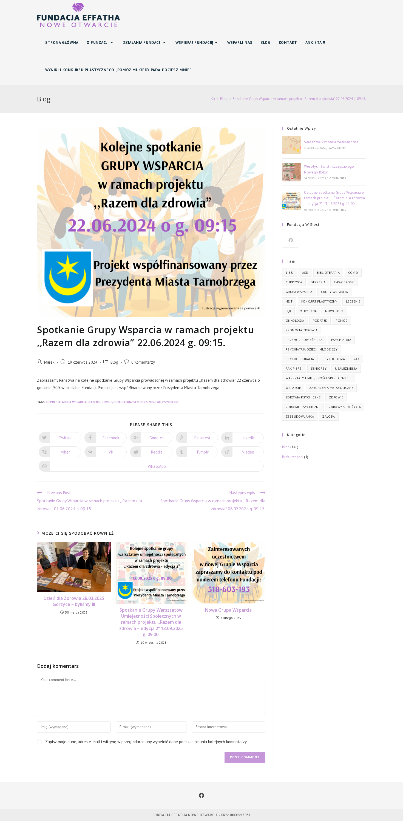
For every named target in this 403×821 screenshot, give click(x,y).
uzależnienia (346, 368)
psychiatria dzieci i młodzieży (311, 349)
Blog (114, 362)
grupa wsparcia (74, 402)
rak (356, 359)
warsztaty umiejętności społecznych (318, 378)
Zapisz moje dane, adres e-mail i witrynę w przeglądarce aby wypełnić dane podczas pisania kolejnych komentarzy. (146, 741)
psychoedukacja (300, 359)
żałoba (328, 416)
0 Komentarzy (143, 362)
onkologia (295, 320)
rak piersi (294, 368)
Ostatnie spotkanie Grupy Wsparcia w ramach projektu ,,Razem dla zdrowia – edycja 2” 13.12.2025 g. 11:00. (334, 198)
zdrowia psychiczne (303, 397)
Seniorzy (140, 402)
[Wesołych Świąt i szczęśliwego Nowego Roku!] (291, 172)
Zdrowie (336, 397)
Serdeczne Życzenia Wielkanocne (331, 142)
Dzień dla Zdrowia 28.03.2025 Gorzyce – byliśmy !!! (74, 601)
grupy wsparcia (334, 292)
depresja (53, 402)
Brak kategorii (292, 457)
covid (353, 272)
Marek (49, 362)
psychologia (334, 359)
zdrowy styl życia (345, 407)
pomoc (107, 402)
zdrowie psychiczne (163, 402)
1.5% (290, 272)
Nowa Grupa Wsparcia (228, 610)
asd (305, 272)
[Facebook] (290, 240)
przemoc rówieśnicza (304, 340)
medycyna (308, 311)
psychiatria (122, 402)
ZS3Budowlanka (300, 416)
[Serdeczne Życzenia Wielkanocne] (291, 145)
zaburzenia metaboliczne (331, 388)
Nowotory (334, 311)
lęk (288, 311)
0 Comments (337, 148)
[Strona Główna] (213, 98)
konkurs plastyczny (319, 301)
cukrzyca (294, 282)
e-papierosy (344, 282)
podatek (320, 320)
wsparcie (293, 388)
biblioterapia (328, 272)
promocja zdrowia (301, 330)
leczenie (94, 402)
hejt (289, 301)
